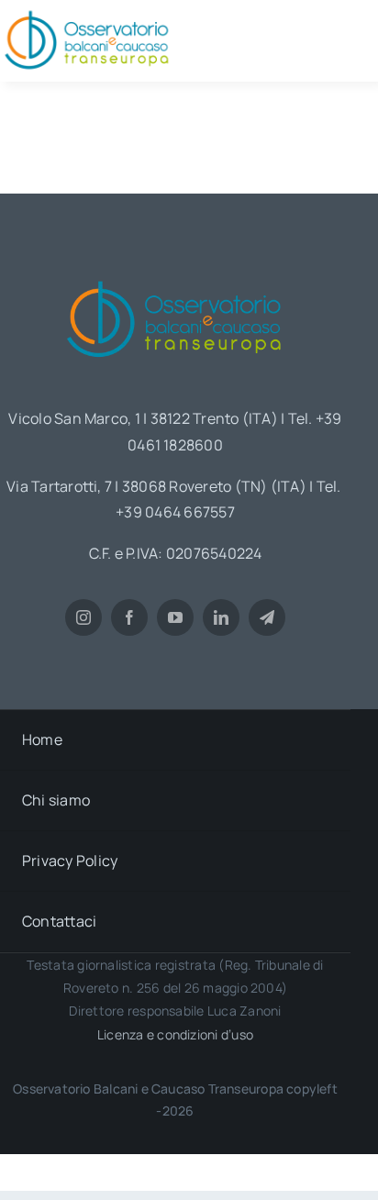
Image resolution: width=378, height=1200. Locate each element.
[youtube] (175, 617)
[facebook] (129, 617)
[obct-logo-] (175, 274)
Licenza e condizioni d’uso (175, 1034)
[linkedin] (221, 617)
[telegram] (267, 617)
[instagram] (83, 617)
